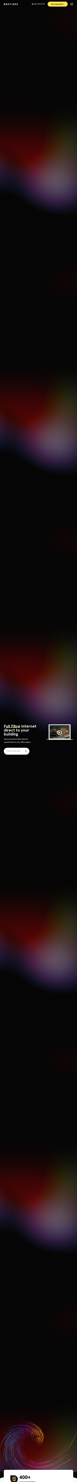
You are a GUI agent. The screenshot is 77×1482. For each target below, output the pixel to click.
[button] (71, 4)
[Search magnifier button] (26, 751)
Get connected (57, 4)
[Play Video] (59, 732)
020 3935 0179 (39, 4)
